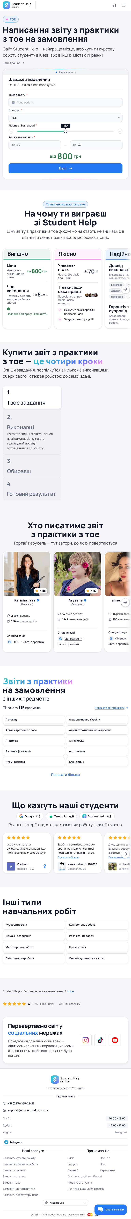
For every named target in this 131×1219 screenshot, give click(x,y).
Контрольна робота (82, 924)
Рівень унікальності (22, 125)
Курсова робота (16, 924)
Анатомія (12, 740)
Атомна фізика (15, 762)
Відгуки (72, 1164)
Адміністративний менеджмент (90, 730)
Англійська (76, 740)
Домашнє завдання (18, 936)
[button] (11, 131)
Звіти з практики (34, 642)
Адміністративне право (21, 730)
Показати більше (68, 857)
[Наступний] (125, 289)
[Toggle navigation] (123, 5)
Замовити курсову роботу (19, 1158)
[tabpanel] (65, 132)
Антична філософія (18, 751)
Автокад (11, 719)
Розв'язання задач (81, 936)
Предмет (14, 110)
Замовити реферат (15, 1170)
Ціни (103, 1164)
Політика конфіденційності (85, 1176)
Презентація (77, 947)
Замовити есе (11, 1182)
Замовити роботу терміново (20, 1195)
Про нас (105, 1158)
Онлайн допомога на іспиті (87, 958)
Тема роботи (17, 95)
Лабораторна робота (20, 958)
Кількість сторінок (21, 137)
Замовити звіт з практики (19, 1189)
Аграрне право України (84, 719)
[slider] (65, 131)
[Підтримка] (114, 5)
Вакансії (73, 1170)
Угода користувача (80, 1182)
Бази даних (76, 762)
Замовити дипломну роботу (20, 1164)
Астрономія (77, 751)
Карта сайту (107, 1170)
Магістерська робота (20, 947)
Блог (71, 1158)
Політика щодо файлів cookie (86, 1189)
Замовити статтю (14, 1176)
